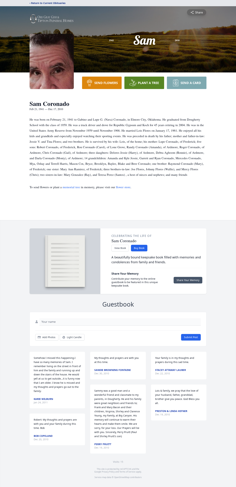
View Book (120, 248)
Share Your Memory (188, 280)
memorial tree (71, 187)
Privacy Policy (108, 471)
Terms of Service (127, 471)
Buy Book (139, 248)
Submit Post (191, 337)
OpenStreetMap (121, 477)
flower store (123, 187)
